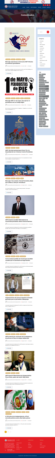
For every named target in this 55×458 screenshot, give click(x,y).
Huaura (44, 98)
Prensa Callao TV (41, 118)
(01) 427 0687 (9, 449)
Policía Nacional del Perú (43, 116)
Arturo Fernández (41, 84)
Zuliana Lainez (46, 126)
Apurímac (46, 82)
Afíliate (39, 7)
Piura (45, 114)
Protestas (40, 119)
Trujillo (40, 124)
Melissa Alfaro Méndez (42, 108)
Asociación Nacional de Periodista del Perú (42, 86)
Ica (46, 98)
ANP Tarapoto (41, 79)
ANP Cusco (43, 74)
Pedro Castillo (41, 114)
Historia (17, 444)
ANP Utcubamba (41, 82)
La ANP (23, 7)
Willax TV (40, 126)
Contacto (48, 7)
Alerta (41, 444)
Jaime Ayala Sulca (42, 101)
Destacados (13, 59)
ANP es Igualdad (42, 44)
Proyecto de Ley (45, 119)
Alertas (7, 295)
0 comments (31, 154)
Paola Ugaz (43, 113)
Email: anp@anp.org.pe (10, 450)
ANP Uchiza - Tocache (42, 80)
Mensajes (23, 59)
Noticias (44, 7)
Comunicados (8, 59)
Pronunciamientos (27, 98)
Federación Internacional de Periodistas (43, 96)
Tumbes (44, 124)
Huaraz (40, 98)
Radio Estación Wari (42, 121)
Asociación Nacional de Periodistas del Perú (14, 154)
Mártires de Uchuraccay (43, 111)
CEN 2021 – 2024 (19, 447)
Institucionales (34, 7)
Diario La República (42, 94)
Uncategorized (42, 65)
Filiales (27, 7)
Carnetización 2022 (42, 92)
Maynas (40, 106)
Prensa (41, 62)
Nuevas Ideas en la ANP (43, 60)
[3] (10, 432)
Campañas (41, 46)
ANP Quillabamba (41, 77)
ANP (40, 74)
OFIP (40, 113)
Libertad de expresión (42, 103)
